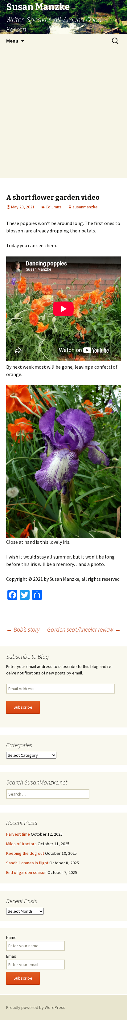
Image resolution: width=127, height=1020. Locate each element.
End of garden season (26, 872)
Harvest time (18, 834)
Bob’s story (22, 629)
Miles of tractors (21, 843)
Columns (53, 207)
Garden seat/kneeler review (84, 629)
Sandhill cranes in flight (27, 863)
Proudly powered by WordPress (35, 1007)
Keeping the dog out (25, 853)
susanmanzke (85, 207)
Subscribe (23, 707)
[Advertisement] (63, 114)
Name (11, 937)
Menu (12, 41)
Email (11, 956)
